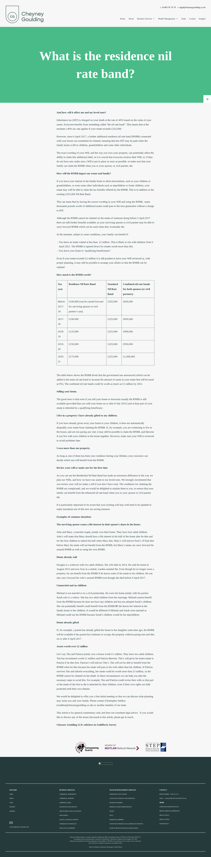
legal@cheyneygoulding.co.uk (193, 7)
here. (140, 841)
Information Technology (68, 823)
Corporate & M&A (65, 802)
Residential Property (116, 819)
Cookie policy (164, 823)
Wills (111, 815)
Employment (63, 815)
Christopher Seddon (115, 700)
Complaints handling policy (169, 806)
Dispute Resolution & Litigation (70, 811)
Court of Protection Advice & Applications (123, 828)
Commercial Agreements (67, 794)
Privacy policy (164, 815)
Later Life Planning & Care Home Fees (122, 798)
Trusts (111, 811)
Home (122, 19)
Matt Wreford (118, 847)
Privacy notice (164, 819)
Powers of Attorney (116, 802)
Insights (202, 19)
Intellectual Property (67, 828)
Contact (192, 19)
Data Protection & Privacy (68, 807)
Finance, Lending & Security (68, 819)
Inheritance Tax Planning (118, 794)
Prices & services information (169, 811)
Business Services (144, 19)
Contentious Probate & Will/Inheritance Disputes (126, 823)
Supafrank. (103, 847)
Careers (12, 811)
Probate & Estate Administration (120, 807)
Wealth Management (166, 19)
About (131, 19)
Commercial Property (66, 798)
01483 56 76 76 (169, 7)
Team (183, 19)
